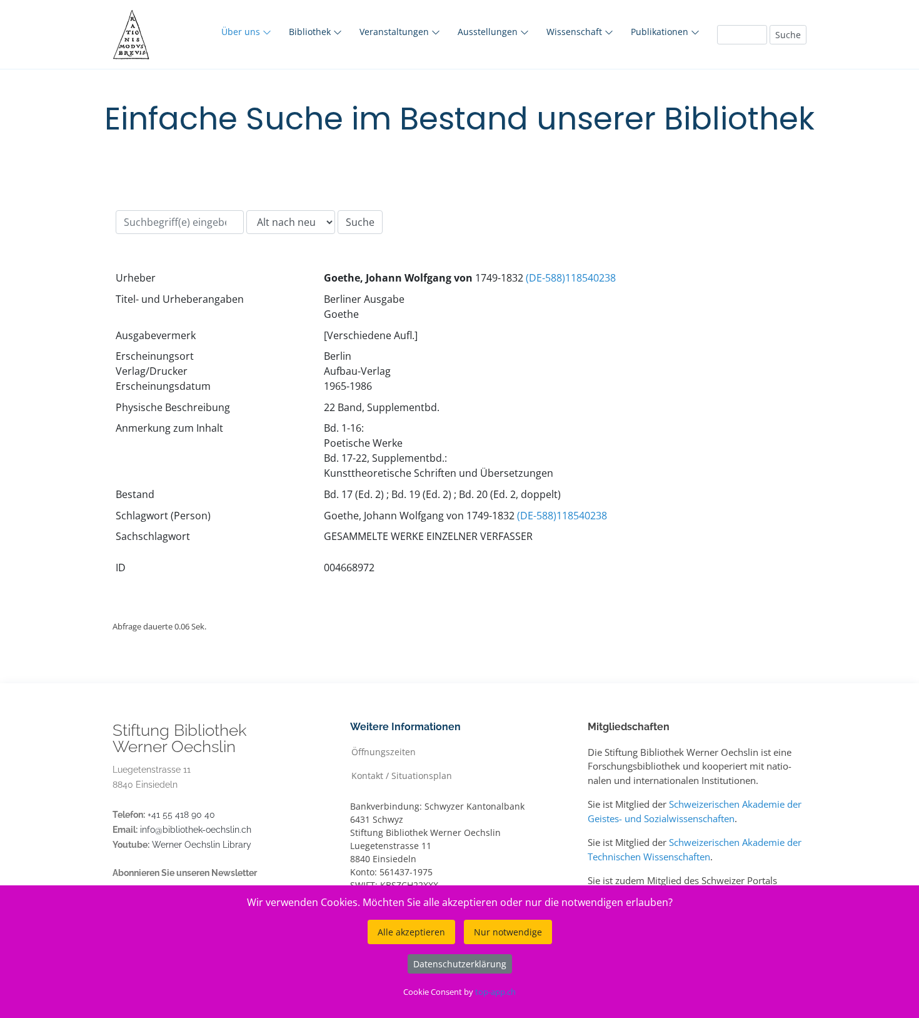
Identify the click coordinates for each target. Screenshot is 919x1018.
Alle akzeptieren (411, 932)
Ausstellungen (489, 32)
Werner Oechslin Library (201, 845)
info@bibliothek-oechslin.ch (195, 830)
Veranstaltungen (395, 32)
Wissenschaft (575, 32)
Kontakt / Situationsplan (401, 775)
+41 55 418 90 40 (181, 815)
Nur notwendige (508, 932)
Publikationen (661, 32)
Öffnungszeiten (383, 751)
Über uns (242, 32)
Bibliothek (311, 32)
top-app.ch (495, 991)
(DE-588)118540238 (571, 278)
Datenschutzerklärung (459, 964)
